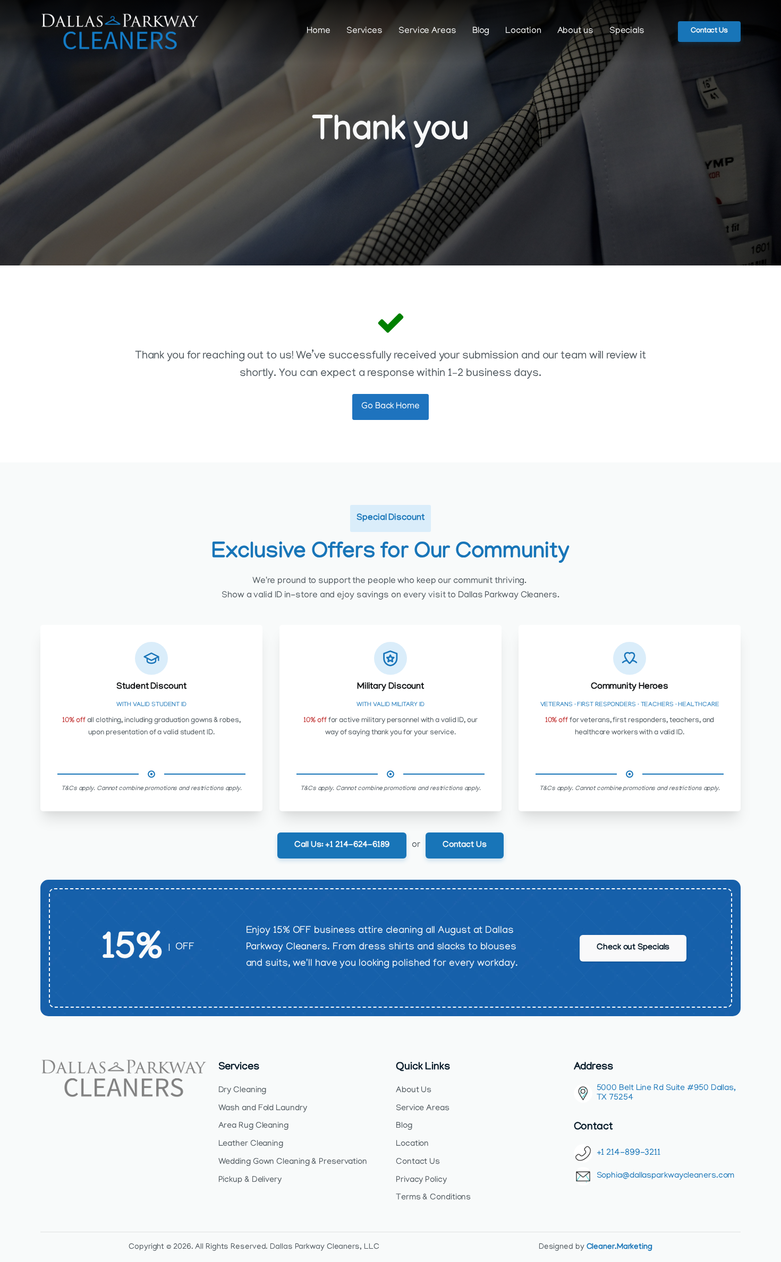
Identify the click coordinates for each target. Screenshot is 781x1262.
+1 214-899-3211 (629, 1153)
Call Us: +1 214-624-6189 (341, 845)
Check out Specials (633, 947)
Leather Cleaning (250, 1144)
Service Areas (427, 31)
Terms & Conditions (433, 1198)
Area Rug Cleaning (253, 1126)
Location (523, 31)
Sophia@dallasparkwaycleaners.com (666, 1176)
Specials (626, 31)
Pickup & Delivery (250, 1180)
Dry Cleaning (242, 1090)
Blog (481, 31)
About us (575, 31)
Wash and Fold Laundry (262, 1108)
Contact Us (709, 31)
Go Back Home (390, 406)
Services (364, 31)
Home (318, 31)
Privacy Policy (421, 1180)
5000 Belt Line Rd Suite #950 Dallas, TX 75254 (666, 1093)
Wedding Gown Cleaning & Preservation (292, 1162)
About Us (413, 1090)
